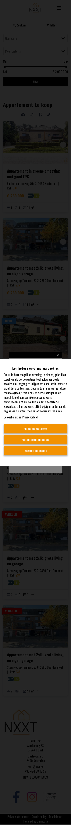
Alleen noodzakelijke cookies (35, 440)
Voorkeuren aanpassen (36, 450)
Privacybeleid (30, 417)
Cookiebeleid (11, 417)
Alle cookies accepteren (35, 429)
